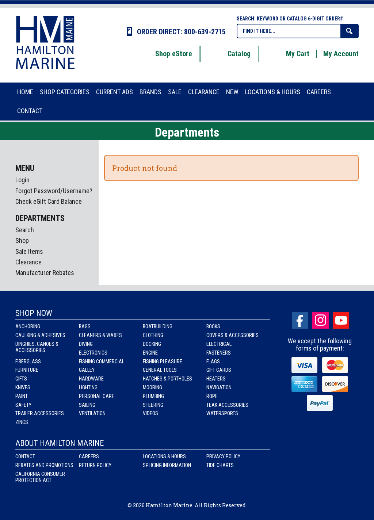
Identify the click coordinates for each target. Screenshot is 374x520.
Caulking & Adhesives (40, 335)
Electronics (93, 353)
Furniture (26, 370)
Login (22, 180)
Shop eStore (173, 53)
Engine (150, 353)
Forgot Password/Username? (53, 191)
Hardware (91, 379)
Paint (21, 396)
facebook (300, 320)
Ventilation (92, 413)
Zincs (21, 422)
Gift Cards (218, 370)
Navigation (219, 387)
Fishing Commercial (101, 361)
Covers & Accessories (232, 335)
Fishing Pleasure (162, 361)
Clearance (28, 262)
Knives (22, 387)
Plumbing (153, 396)
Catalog (239, 53)
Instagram (320, 320)
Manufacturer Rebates (44, 272)
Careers (89, 456)
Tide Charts (220, 465)
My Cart (297, 53)
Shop (22, 240)
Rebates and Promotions (44, 465)
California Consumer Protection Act (40, 477)
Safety (23, 405)
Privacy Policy (223, 456)
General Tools (160, 370)
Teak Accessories (227, 405)
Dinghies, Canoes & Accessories (36, 347)
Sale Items (29, 251)
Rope (212, 396)
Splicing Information (167, 465)
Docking (152, 344)
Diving (86, 344)
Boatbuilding (157, 326)
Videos (150, 413)
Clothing (153, 335)
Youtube (341, 320)
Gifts (21, 379)
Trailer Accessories (39, 413)
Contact (25, 456)
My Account (341, 53)
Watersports (222, 413)
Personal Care (96, 396)
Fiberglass (28, 361)
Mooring (152, 387)
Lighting (88, 387)
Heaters (216, 379)
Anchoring (27, 326)
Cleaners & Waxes (100, 335)
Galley (87, 370)
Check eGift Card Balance (48, 201)
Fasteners (218, 353)
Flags (213, 361)
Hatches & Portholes (167, 379)
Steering (153, 405)
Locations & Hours (164, 456)
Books (213, 326)
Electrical (219, 344)
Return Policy (95, 465)
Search (24, 230)
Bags (85, 326)
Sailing (87, 405)
